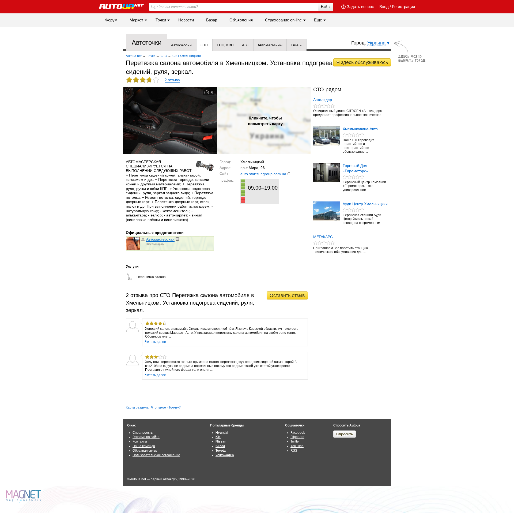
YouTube (297, 446)
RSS (293, 450)
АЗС (245, 45)
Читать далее (155, 342)
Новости (186, 20)
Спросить (344, 434)
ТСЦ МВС (225, 45)
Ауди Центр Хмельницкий (365, 204)
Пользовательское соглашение (156, 455)
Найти (326, 7)
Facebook (297, 433)
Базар (211, 20)
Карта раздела (137, 407)
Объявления (241, 20)
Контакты (140, 441)
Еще (295, 45)
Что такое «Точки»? (166, 407)
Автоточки (146, 42)
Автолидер (322, 100)
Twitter (295, 441)
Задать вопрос (360, 6)
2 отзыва (172, 80)
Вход (384, 6)
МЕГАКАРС (323, 237)
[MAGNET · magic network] (24, 496)
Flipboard (297, 437)
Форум (111, 20)
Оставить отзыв (287, 295)
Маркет (136, 20)
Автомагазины (270, 45)
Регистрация (403, 6)
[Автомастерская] (133, 243)
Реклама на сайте (146, 437)
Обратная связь (145, 450)
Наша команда (144, 446)
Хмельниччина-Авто (360, 129)
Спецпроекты (143, 433)
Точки (161, 20)
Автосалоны (181, 45)
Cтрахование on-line (283, 20)
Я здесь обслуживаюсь (362, 62)
